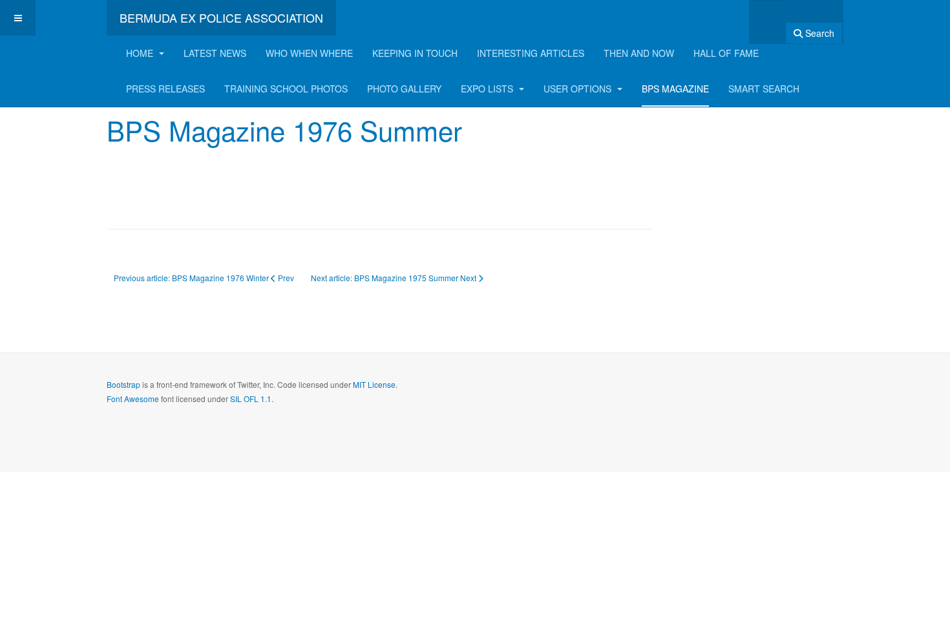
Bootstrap (123, 384)
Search (818, 33)
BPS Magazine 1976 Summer (284, 130)
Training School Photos (286, 88)
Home (141, 53)
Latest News (215, 53)
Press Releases (165, 88)
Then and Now (639, 53)
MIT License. (375, 384)
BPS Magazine (675, 88)
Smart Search (763, 88)
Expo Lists (488, 88)
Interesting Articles (530, 53)
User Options (579, 88)
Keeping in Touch (415, 53)
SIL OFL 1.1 (250, 398)
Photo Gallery (404, 88)
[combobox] (767, 18)
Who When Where (309, 53)
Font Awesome (133, 398)
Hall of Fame (726, 53)
